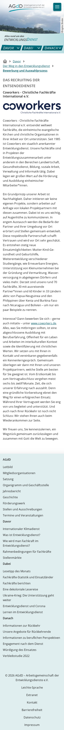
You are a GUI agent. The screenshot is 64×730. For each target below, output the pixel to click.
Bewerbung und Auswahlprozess (25, 71)
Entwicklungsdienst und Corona (24, 606)
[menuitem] (8, 48)
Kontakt (32, 702)
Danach (8, 618)
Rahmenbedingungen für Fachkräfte (27, 552)
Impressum (32, 725)
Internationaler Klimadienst (21, 529)
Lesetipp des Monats (17, 571)
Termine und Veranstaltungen (23, 515)
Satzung (8, 479)
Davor (17, 61)
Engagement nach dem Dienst (23, 644)
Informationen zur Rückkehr (21, 626)
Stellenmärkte (12, 558)
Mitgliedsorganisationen (19, 473)
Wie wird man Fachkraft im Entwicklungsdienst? (20, 543)
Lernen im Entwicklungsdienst (23, 612)
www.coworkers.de (43, 323)
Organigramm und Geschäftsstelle (26, 485)
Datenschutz (32, 717)
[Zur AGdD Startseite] (24, 4)
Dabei (7, 564)
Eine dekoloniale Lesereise (20, 589)
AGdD (7, 459)
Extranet (32, 695)
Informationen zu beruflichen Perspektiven (31, 638)
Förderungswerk (14, 503)
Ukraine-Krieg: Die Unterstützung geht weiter (28, 597)
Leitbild (8, 467)
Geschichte (10, 497)
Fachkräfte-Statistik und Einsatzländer (28, 577)
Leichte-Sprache (32, 687)
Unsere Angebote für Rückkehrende (27, 632)
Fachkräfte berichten (17, 583)
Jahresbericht (12, 491)
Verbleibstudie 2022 (16, 656)
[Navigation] (57, 7)
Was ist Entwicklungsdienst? (21, 535)
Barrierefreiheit (32, 710)
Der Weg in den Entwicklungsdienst (26, 66)
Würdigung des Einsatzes (19, 650)
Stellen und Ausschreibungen (22, 509)
